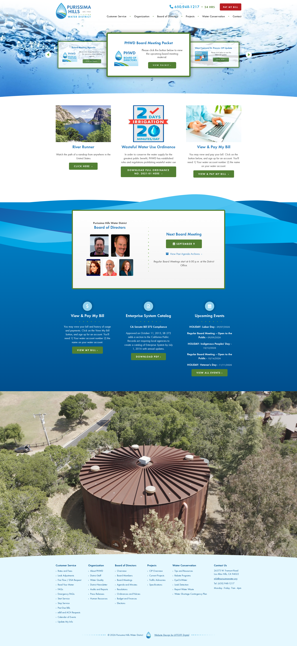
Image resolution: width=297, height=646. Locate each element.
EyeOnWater (180, 579)
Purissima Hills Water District (73, 10)
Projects (190, 16)
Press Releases (97, 593)
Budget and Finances (127, 598)
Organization (141, 16)
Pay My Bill (230, 6)
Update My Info (65, 621)
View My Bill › (87, 350)
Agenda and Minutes (127, 584)
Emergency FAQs (66, 593)
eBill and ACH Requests (69, 612)
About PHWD (96, 570)
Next (249, 55)
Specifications (155, 584)
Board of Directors (167, 16)
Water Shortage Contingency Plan (190, 593)
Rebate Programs (182, 575)
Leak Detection (181, 584)
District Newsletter (98, 584)
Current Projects (156, 575)
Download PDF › (148, 356)
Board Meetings (124, 579)
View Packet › (92, 61)
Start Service (64, 598)
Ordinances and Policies (128, 593)
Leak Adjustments (66, 575)
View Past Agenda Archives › (185, 254)
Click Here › (161, 62)
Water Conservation (213, 16)
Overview (122, 570)
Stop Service (64, 603)
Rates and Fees (65, 570)
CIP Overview (156, 570)
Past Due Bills (64, 607)
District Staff (95, 575)
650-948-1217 (194, 6)
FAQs (60, 589)
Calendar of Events (67, 617)
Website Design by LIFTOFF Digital (171, 634)
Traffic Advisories (157, 579)
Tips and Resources (183, 570)
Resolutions (122, 589)
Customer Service (116, 16)
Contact (237, 16)
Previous (48, 55)
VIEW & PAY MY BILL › (213, 173)
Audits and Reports (99, 589)
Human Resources (99, 598)
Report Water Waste (184, 589)
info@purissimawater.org (225, 578)
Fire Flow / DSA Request (69, 579)
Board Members (125, 575)
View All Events (209, 372)
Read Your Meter (66, 584)
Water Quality (96, 579)
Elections (121, 603)
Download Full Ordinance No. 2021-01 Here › (148, 171)
